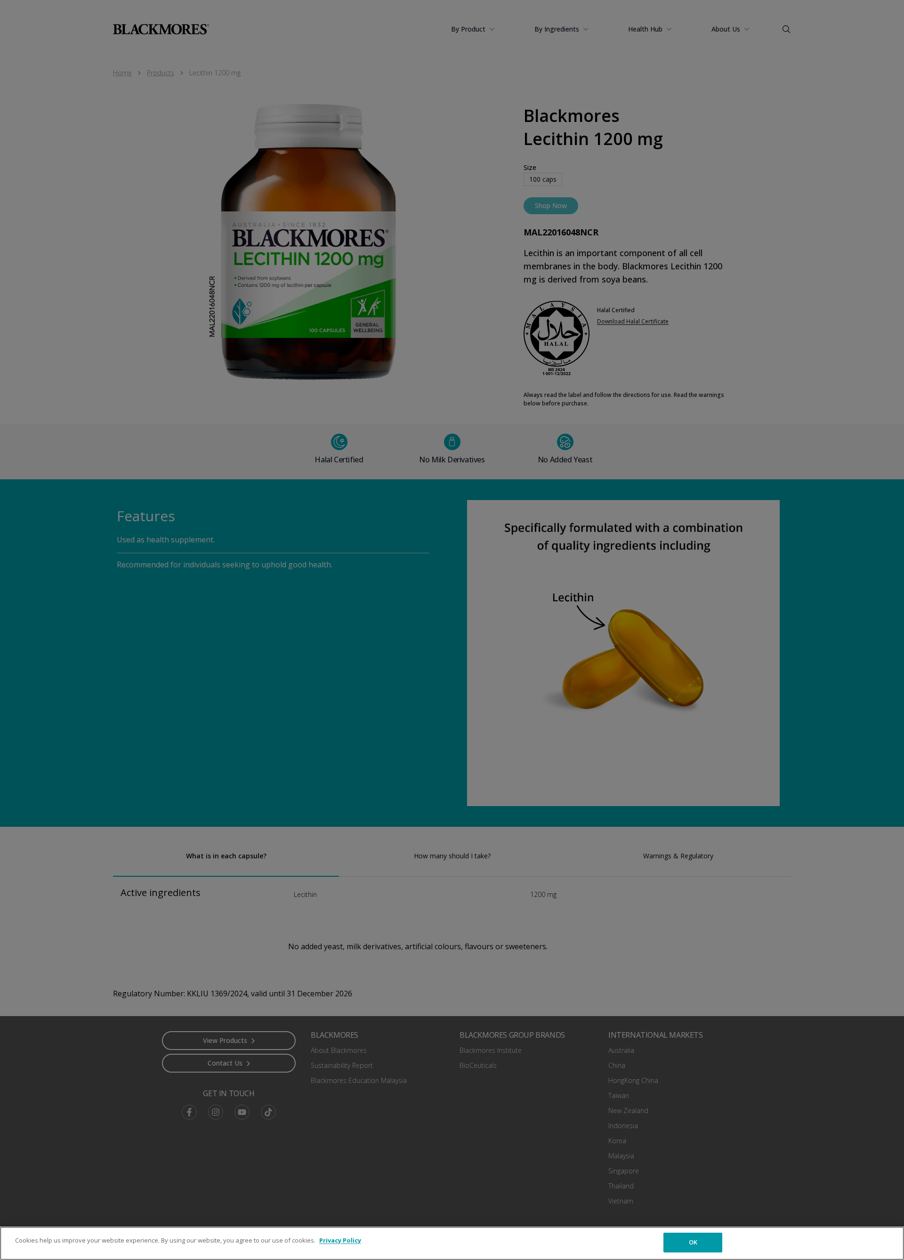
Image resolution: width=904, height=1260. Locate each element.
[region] (452, 1243)
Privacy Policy (340, 1240)
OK (693, 1242)
